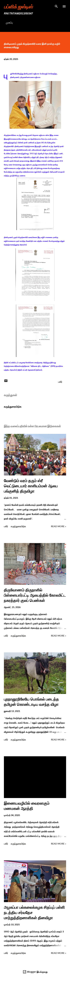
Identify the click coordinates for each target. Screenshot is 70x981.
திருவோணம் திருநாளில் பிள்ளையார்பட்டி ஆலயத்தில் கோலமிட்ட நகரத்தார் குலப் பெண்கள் (35, 595)
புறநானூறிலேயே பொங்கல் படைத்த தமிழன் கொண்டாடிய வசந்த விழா (31, 702)
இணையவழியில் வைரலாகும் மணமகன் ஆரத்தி (26, 806)
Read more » (58, 526)
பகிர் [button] (60, 381)
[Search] (56, 6)
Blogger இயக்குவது (37, 971)
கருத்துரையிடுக (12, 406)
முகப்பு (9, 22)
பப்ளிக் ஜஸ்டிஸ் (18, 6)
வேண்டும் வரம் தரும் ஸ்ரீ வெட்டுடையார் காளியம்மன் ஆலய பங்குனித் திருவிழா (31, 486)
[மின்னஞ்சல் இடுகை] (6, 381)
